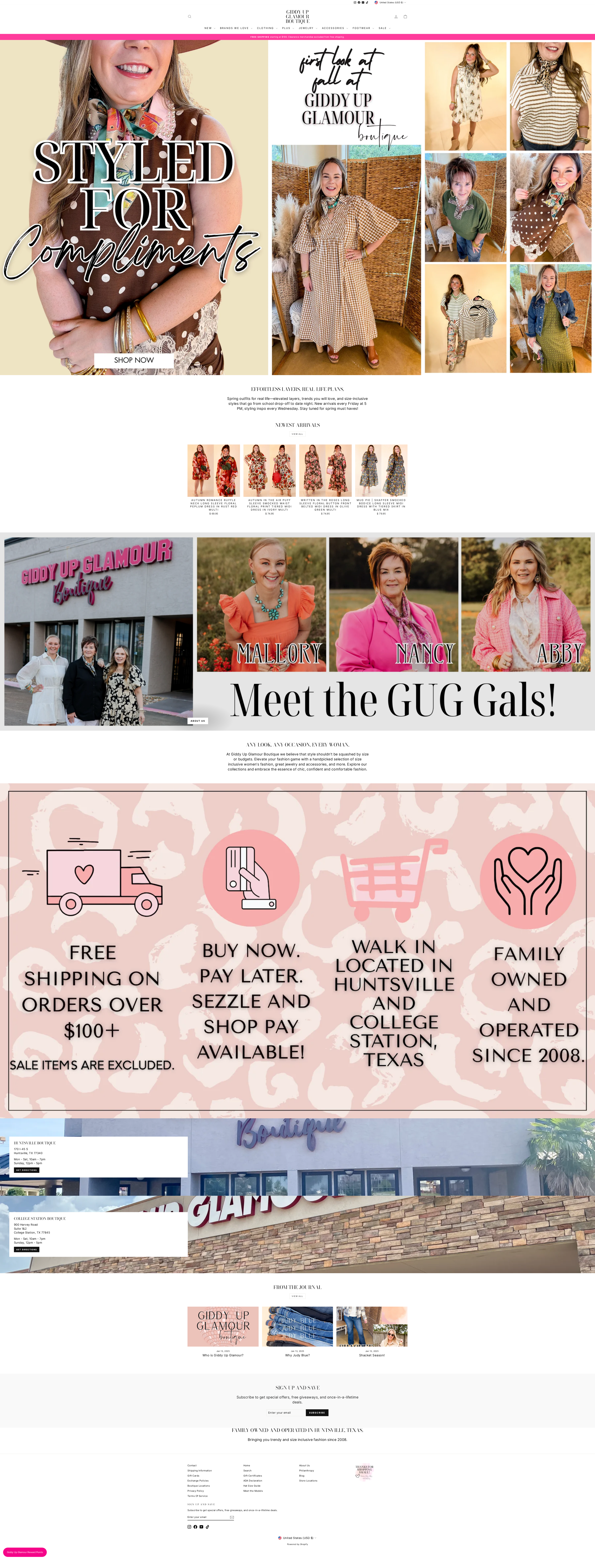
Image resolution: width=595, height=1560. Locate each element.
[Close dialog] (355, 735)
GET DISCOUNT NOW (327, 793)
